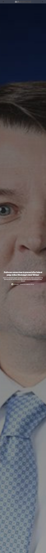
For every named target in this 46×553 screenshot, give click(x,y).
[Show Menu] (3, 1)
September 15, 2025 (23, 284)
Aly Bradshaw (16, 284)
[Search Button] (42, 1)
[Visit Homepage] (23, 2)
